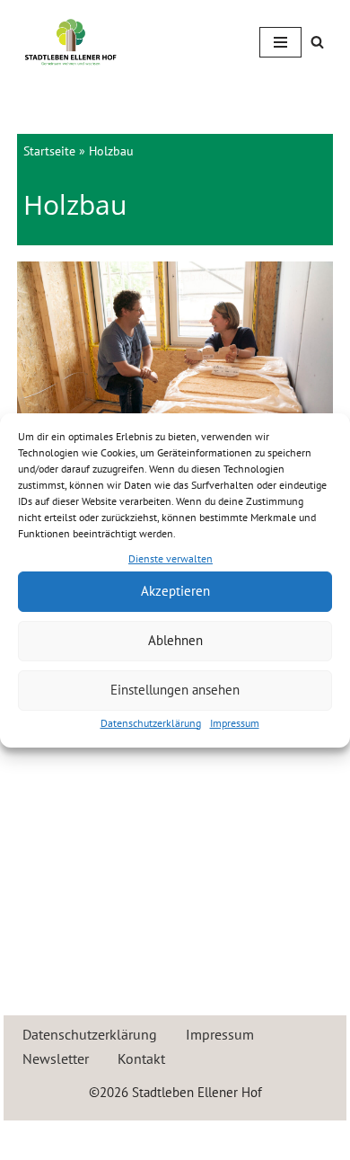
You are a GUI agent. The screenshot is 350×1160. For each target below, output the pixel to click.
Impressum (234, 723)
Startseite (49, 151)
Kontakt (141, 1058)
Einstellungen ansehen (175, 689)
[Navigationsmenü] (280, 42)
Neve (96, 1138)
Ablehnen (175, 640)
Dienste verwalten (170, 558)
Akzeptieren (175, 590)
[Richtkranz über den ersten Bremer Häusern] (175, 367)
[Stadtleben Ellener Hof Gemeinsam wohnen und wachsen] (71, 41)
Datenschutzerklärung (151, 723)
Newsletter (55, 1058)
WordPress (239, 1138)
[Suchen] (317, 42)
